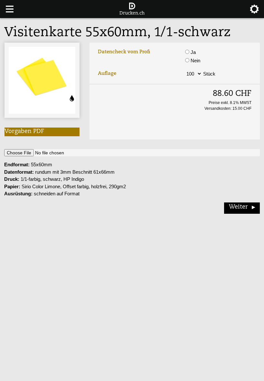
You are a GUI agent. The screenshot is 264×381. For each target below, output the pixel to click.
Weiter (238, 207)
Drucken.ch (132, 13)
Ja (192, 52)
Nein (194, 60)
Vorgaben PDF (24, 132)
